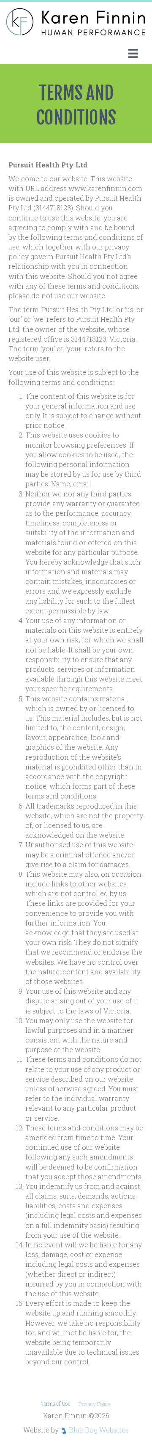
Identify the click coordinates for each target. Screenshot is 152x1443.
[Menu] (133, 53)
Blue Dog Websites (99, 1429)
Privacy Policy (95, 1404)
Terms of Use (55, 1403)
